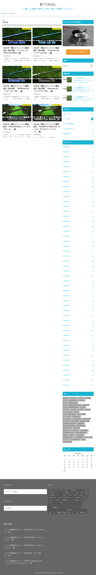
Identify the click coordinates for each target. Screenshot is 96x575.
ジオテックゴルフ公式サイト (78, 52)
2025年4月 (66, 176)
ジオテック (84, 430)
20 (78, 464)
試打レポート (75, 439)
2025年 (73, 409)
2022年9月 (66, 261)
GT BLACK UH (67, 412)
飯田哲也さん (67, 442)
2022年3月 (66, 271)
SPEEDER (81, 414)
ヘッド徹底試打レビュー (77, 435)
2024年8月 (66, 206)
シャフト (76, 428)
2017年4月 (66, 375)
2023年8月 (66, 231)
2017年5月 (66, 370)
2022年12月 (66, 246)
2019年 (80, 398)
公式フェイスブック (68, 9)
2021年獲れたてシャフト (70, 402)
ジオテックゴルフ (68, 432)
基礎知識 (88, 437)
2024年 (66, 409)
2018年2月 (66, 340)
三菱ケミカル (78, 437)
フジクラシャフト (81, 432)
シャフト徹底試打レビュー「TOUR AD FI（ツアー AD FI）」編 (22, 554)
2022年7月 (66, 266)
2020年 (87, 398)
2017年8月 (66, 355)
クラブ (66, 119)
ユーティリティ (68, 437)
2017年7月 (66, 360)
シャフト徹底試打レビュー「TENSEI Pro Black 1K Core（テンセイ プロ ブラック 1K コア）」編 (23, 562)
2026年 (80, 409)
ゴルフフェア (67, 428)
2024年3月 (66, 211)
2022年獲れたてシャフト (70, 407)
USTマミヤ (76, 416)
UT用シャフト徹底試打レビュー (72, 419)
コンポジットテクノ (69, 425)
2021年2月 (66, 291)
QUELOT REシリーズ (69, 414)
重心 (83, 439)
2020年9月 (66, 305)
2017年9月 (66, 350)
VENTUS (66, 421)
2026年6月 (66, 152)
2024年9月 (66, 201)
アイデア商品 (85, 421)
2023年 (82, 407)
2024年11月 (66, 196)
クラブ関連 (25, 9)
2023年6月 (66, 236)
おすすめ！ (75, 421)
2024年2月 (66, 216)
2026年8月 (66, 147)
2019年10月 (66, 330)
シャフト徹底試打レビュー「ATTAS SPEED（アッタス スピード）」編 (81, 89)
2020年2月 (66, 325)
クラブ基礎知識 (32, 9)
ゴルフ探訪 (46, 9)
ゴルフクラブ (81, 425)
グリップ (81, 423)
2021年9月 (66, 286)
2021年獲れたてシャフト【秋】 (72, 405)
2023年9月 (66, 226)
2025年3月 (66, 181)
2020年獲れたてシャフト (70, 400)
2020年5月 (66, 315)
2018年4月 (66, 335)
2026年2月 (66, 162)
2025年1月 (66, 186)
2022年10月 (66, 256)
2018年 (73, 398)
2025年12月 (66, 171)
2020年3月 (66, 320)
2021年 (82, 400)
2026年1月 (66, 166)
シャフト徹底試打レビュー (71, 430)
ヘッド (65, 435)
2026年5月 (66, 157)
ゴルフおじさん (47, 572)
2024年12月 (66, 191)
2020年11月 (66, 296)
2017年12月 (66, 345)
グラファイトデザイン (69, 423)
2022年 (86, 405)
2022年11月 (66, 251)
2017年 (66, 398)
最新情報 (40, 9)
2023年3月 (66, 241)
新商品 (66, 439)
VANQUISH (86, 419)
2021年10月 (66, 281)
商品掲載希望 (59, 9)
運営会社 (53, 9)
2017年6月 (66, 365)
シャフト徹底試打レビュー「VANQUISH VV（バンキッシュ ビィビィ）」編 (82, 98)
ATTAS (87, 409)
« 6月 (64, 471)
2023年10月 (66, 221)
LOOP (76, 412)
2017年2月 (66, 385)
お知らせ (67, 114)
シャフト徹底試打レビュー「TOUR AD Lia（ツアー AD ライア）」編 (81, 80)
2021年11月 (66, 276)
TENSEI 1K (67, 416)
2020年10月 (66, 300)
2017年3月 (66, 380)
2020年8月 (66, 310)
